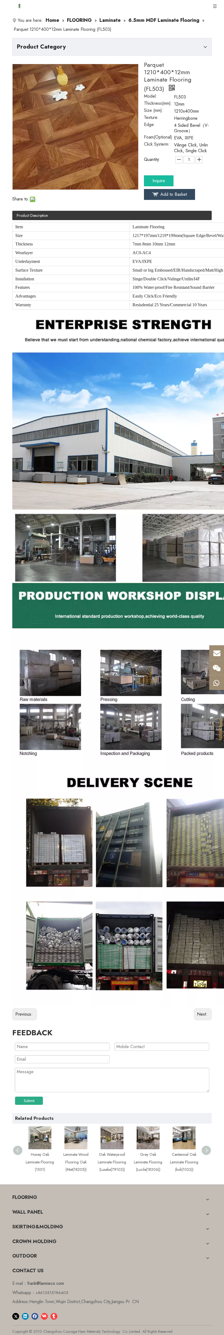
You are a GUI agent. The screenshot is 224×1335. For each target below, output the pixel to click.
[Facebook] (34, 1316)
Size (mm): (153, 111)
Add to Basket (173, 194)
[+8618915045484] (216, 668)
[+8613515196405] (216, 683)
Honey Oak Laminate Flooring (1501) (40, 1162)
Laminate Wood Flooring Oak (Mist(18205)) (76, 1162)
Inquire (158, 181)
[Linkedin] (25, 1316)
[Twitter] (15, 1316)
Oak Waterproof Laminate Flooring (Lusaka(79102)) (112, 1162)
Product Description (32, 215)
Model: (150, 96)
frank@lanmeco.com (45, 1283)
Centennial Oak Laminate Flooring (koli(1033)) (184, 1162)
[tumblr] (54, 1316)
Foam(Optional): (158, 137)
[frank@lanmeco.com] (216, 653)
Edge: (149, 125)
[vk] (44, 1316)
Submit (29, 1100)
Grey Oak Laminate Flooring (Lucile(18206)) (148, 1162)
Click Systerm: (157, 144)
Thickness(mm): (158, 103)
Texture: (151, 118)
